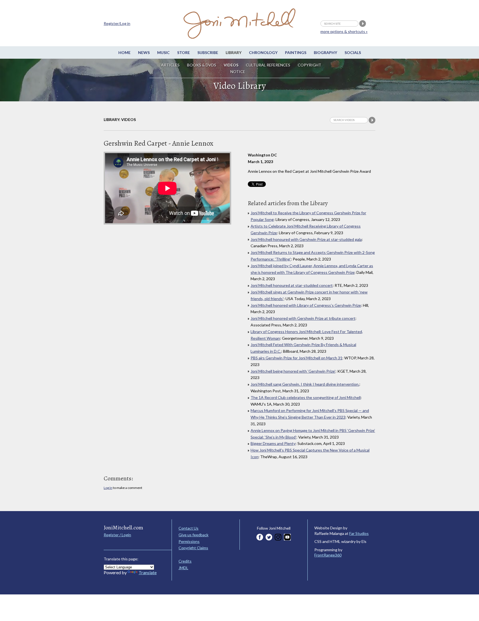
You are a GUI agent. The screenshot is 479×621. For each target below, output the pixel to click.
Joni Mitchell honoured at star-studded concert (292, 285)
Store (183, 52)
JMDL (183, 567)
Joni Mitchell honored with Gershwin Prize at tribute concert (303, 318)
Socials (353, 52)
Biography (325, 52)
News (144, 52)
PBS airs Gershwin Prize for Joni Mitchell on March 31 (296, 357)
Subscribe (207, 52)
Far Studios (359, 533)
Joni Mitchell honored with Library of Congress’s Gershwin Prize (306, 305)
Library (233, 52)
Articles (170, 65)
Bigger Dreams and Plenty (273, 443)
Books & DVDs (201, 65)
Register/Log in (117, 23)
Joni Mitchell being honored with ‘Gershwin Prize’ (293, 371)
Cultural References (268, 65)
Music (163, 52)
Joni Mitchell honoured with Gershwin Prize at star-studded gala (306, 239)
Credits (185, 561)
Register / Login (117, 534)
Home (124, 52)
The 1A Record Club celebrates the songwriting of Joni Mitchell (306, 397)
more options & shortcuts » (344, 31)
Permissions (189, 541)
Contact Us (188, 528)
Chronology (263, 52)
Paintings (295, 52)
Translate (148, 572)
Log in (108, 488)
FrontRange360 (328, 555)
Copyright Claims (193, 547)
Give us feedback (193, 534)
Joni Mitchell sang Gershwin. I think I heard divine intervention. (305, 384)
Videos (231, 65)
